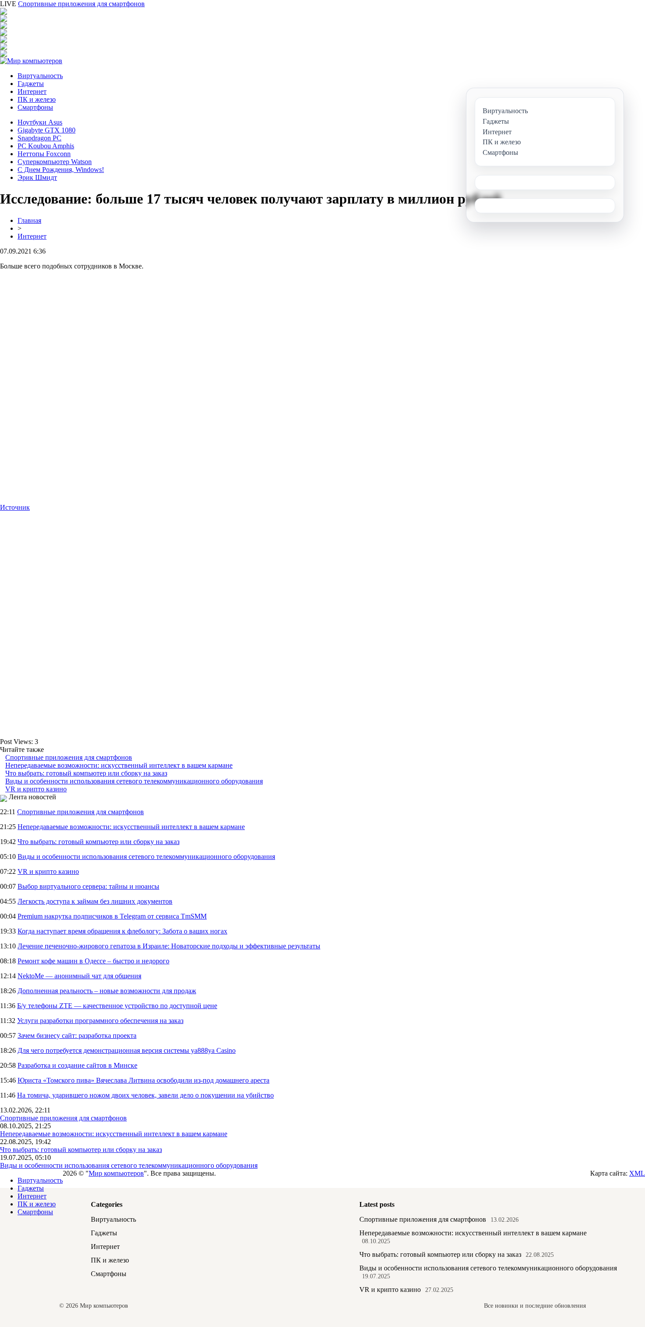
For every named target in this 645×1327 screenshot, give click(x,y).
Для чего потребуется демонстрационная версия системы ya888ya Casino (127, 1050)
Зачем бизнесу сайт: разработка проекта (77, 1035)
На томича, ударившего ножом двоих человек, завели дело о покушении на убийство (145, 1095)
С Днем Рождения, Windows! (61, 169)
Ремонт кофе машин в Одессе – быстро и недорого (93, 961)
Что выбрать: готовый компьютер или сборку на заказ (86, 773)
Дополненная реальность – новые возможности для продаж (107, 990)
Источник (15, 507)
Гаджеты (31, 83)
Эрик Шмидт (37, 177)
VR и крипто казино (36, 789)
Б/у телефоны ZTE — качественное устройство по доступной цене (117, 1005)
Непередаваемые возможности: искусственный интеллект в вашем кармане (119, 765)
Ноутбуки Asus (40, 122)
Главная (29, 220)
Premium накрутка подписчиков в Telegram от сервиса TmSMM (112, 916)
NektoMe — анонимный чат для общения (79, 976)
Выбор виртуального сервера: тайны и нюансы (88, 886)
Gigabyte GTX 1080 (46, 130)
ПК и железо (37, 99)
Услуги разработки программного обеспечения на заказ (100, 1020)
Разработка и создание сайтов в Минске (77, 1065)
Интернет (32, 91)
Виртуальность (40, 75)
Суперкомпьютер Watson (55, 161)
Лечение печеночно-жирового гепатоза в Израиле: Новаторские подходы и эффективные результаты (169, 946)
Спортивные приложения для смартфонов (81, 3)
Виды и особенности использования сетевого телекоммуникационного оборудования (134, 781)
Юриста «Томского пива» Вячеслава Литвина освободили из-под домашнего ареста (143, 1080)
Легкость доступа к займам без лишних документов (95, 901)
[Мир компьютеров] (31, 60)
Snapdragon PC (39, 138)
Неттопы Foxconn (44, 153)
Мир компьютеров (116, 1173)
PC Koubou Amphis (46, 146)
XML (637, 1173)
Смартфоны (35, 107)
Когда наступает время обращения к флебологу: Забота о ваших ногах (122, 931)
